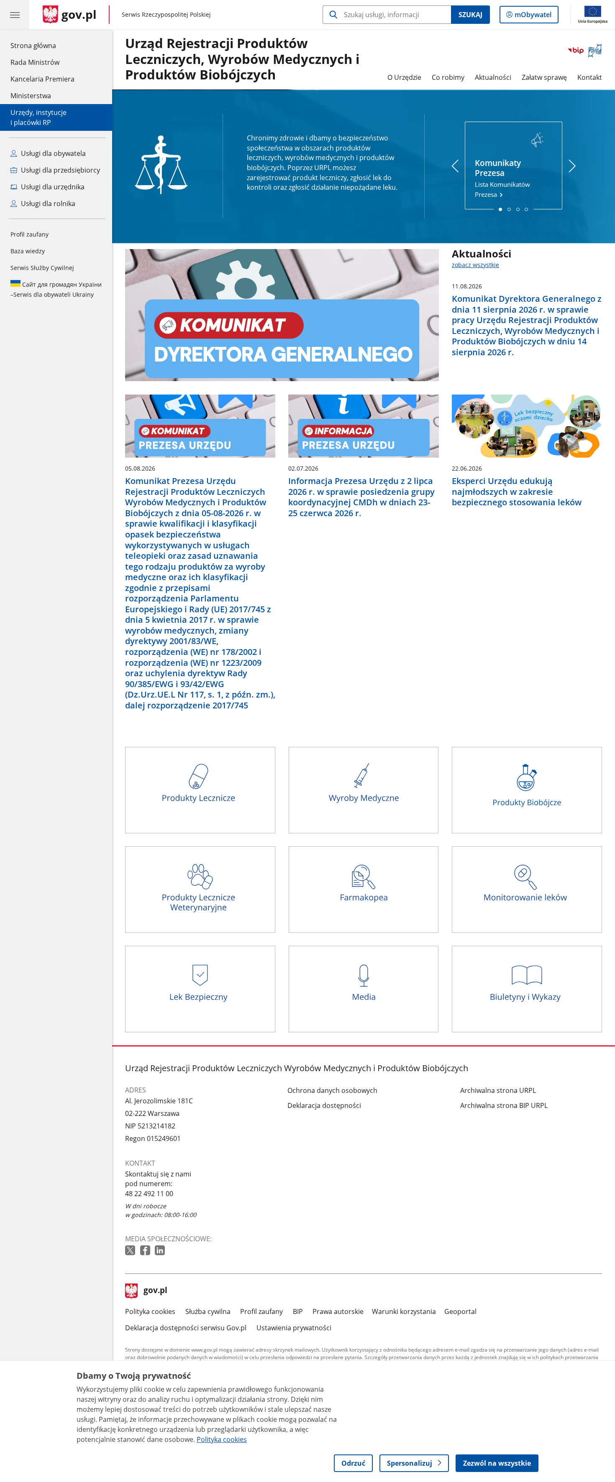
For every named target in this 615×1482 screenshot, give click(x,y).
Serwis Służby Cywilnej (42, 268)
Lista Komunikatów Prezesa (502, 178)
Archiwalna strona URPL (498, 1090)
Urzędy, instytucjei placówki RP (38, 117)
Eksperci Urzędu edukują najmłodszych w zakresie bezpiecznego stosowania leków (517, 492)
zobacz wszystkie (475, 265)
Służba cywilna (208, 1311)
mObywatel (532, 16)
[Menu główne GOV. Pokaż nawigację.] (14, 14)
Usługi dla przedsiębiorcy (59, 170)
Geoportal (460, 1311)
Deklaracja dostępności (324, 1105)
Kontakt (589, 77)
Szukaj (470, 14)
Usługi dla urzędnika (52, 186)
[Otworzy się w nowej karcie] (131, 1250)
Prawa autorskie (338, 1311)
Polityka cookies (150, 1311)
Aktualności (493, 77)
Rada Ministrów (34, 62)
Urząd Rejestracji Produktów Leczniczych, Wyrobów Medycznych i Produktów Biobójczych (242, 59)
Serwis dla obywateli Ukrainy (56, 289)
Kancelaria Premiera (42, 79)
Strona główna (42, 45)
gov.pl (155, 1291)
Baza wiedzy (27, 251)
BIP (298, 1311)
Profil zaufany (29, 234)
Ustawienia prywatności (293, 1327)
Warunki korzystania (404, 1311)
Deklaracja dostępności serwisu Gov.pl (185, 1327)
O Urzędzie (404, 77)
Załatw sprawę (544, 77)
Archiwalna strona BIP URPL (504, 1105)
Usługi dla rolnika (47, 203)
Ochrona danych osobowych (332, 1090)
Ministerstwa (30, 95)
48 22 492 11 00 (149, 1193)
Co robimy (448, 77)
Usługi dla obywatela (52, 153)
